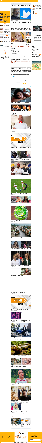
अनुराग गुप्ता (12, 20)
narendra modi (28, 80)
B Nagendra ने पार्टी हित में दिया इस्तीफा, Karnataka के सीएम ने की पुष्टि (25, 425)
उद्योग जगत (40, 58)
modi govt (25, 80)
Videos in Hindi (24, 436)
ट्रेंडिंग (5, 23)
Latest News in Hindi (24, 435)
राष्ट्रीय (13, 3)
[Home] (11, 3)
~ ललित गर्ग (36, 13)
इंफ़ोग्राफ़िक (3, 438)
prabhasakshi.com (24, 437)
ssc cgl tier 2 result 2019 (20, 80)
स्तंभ (37, 3)
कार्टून (2, 439)
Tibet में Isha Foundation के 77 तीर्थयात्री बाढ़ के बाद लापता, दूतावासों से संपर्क (36, 53)
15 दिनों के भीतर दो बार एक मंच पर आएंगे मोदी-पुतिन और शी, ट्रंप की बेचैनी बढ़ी (38, 6)
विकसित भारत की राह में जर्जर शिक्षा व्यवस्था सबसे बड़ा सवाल (38, 12)
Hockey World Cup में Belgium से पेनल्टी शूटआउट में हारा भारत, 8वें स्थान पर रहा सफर (36, 46)
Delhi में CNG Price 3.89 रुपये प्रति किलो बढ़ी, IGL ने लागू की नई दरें (15, 425)
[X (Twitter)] (14, 76)
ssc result (15, 80)
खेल (40, 47)
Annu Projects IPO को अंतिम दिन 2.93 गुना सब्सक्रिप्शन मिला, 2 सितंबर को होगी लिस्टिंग (36, 56)
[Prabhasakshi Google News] (30, 20)
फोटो (2, 436)
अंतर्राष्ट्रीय (40, 54)
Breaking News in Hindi (18, 436)
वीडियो (2, 437)
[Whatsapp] (16, 76)
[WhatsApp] (30, 13)
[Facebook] (30, 10)
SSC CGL (12, 80)
